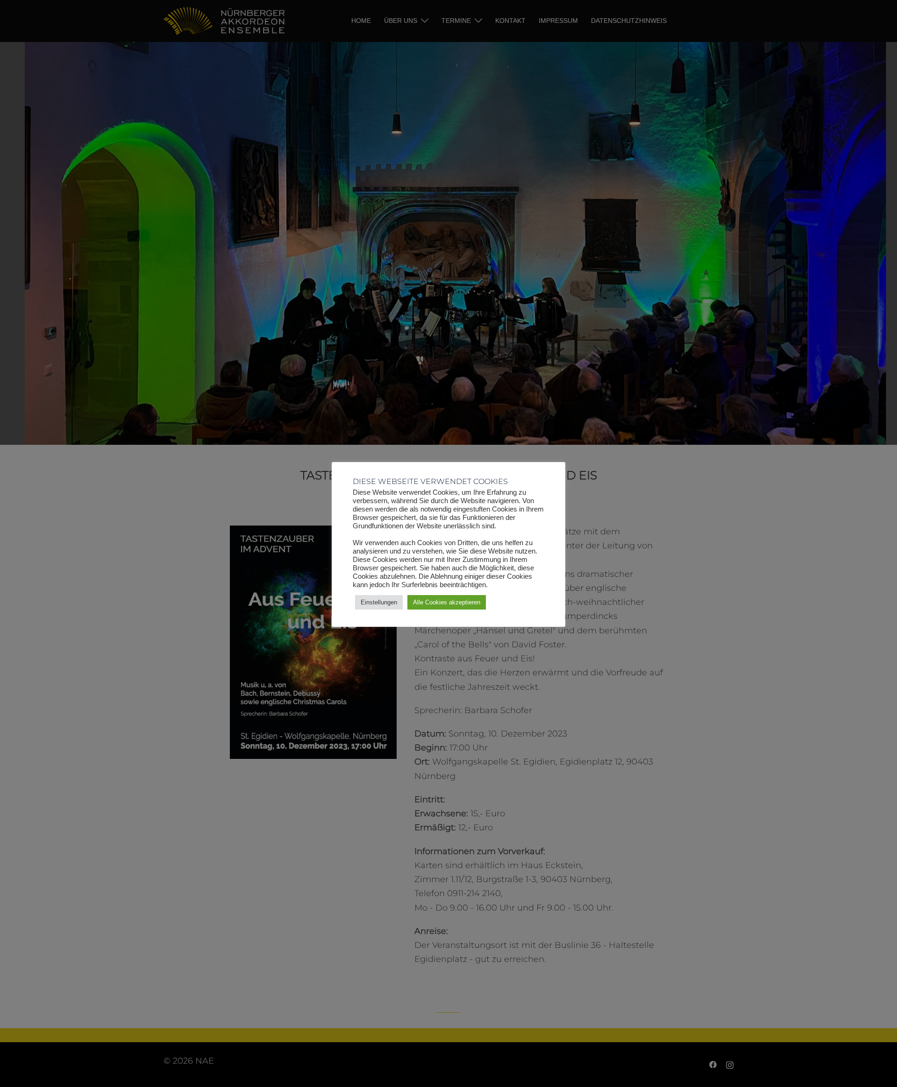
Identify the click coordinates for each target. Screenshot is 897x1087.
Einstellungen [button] (379, 602)
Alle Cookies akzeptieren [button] (446, 602)
